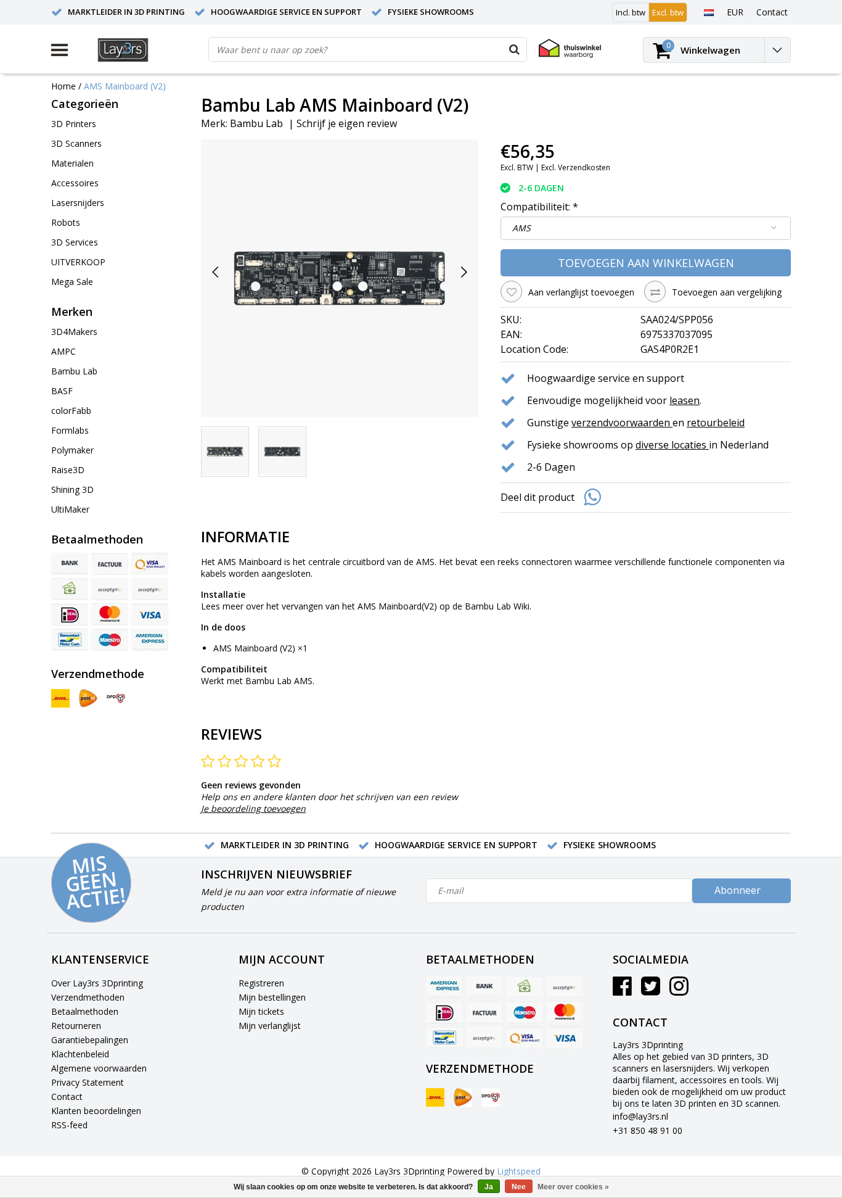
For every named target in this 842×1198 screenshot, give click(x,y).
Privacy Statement (87, 1082)
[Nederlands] (708, 11)
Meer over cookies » (573, 1187)
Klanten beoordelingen (96, 1111)
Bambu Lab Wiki (497, 606)
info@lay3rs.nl (640, 1116)
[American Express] (149, 640)
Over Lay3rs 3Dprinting (97, 983)
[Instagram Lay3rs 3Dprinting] (679, 990)
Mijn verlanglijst (270, 1025)
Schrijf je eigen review (346, 123)
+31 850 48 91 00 (647, 1130)
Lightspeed (519, 1171)
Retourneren (76, 1025)
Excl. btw (668, 12)
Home (63, 86)
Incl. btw (630, 12)
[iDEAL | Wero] (69, 614)
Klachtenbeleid (80, 1054)
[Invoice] (109, 564)
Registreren (261, 983)
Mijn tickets (261, 1011)
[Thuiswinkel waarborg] (570, 48)
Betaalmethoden (84, 1011)
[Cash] (69, 589)
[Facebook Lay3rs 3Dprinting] (622, 990)
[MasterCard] (109, 614)
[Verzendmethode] (60, 698)
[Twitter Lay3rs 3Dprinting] (650, 990)
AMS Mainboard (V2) (125, 86)
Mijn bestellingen (272, 997)
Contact (67, 1096)
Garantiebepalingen (89, 1040)
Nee (519, 1187)
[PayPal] (109, 589)
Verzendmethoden (88, 997)
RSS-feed (69, 1125)
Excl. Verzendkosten (575, 167)
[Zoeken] (514, 49)
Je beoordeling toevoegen (253, 808)
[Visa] (149, 614)
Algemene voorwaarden (99, 1068)
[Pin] (149, 564)
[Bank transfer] (69, 564)
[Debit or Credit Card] (149, 589)
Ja (488, 1187)
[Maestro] (109, 640)
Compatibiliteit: (539, 206)
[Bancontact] (69, 640)
